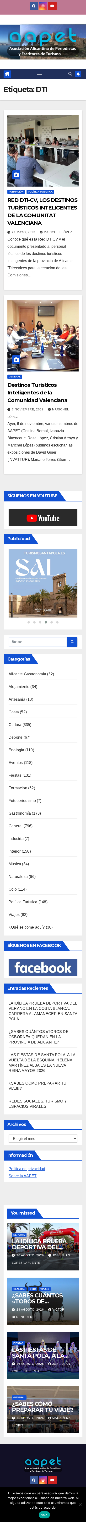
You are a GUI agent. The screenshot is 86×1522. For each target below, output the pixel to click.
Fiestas (15, 775)
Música (15, 864)
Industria (16, 839)
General (15, 376)
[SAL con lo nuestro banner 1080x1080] (43, 583)
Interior (15, 851)
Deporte (15, 737)
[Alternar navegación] (39, 74)
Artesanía (17, 699)
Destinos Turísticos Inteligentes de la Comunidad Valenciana (37, 392)
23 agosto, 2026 (30, 1309)
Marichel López (58, 232)
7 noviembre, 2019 (28, 409)
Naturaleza (18, 877)
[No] (80, 1504)
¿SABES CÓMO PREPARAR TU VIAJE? (42, 1406)
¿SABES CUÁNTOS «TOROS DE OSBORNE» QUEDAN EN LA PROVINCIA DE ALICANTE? (39, 1037)
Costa (14, 712)
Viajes (14, 915)
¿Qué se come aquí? (27, 927)
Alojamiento (19, 687)
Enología (16, 750)
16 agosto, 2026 (30, 1364)
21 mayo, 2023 (24, 232)
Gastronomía (20, 813)
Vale (44, 1515)
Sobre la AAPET (23, 1176)
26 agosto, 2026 (30, 1255)
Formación (16, 191)
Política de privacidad (27, 1169)
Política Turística (40, 191)
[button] (70, 74)
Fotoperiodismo (22, 801)
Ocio (13, 889)
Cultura (15, 725)
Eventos (16, 763)
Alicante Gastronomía (27, 674)
